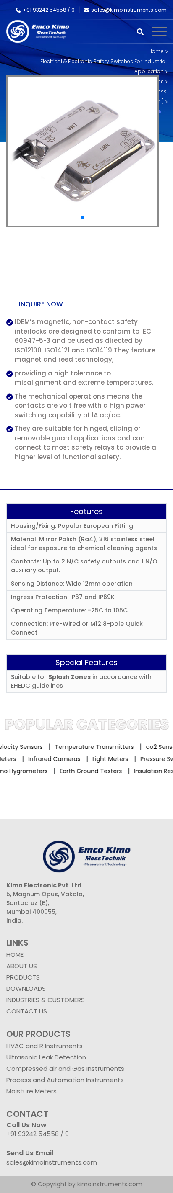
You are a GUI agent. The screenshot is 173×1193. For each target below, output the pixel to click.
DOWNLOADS (26, 988)
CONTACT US (26, 1011)
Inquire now (41, 304)
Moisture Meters (31, 1091)
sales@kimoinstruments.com (129, 9)
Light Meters (114, 759)
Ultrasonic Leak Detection (46, 1057)
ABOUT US (21, 966)
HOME (15, 954)
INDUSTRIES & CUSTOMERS (45, 999)
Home (156, 51)
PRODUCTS (23, 977)
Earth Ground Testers (88, 771)
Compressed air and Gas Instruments (65, 1068)
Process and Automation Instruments (65, 1079)
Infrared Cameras (58, 759)
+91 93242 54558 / (47, 9)
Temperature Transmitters (91, 747)
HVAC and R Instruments (44, 1045)
